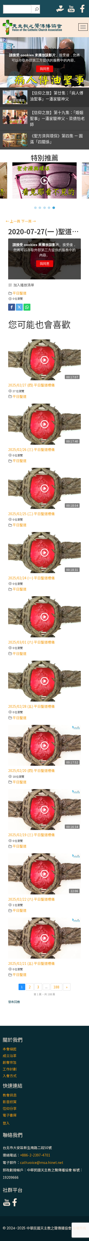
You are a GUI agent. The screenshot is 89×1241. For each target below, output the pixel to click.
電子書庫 (10, 1115)
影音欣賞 (10, 1101)
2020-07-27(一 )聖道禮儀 (44, 231)
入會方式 (10, 1075)
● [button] (35, 207)
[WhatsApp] (26, 307)
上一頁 (13, 221)
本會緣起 (10, 1048)
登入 (6, 1123)
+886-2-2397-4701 (35, 1154)
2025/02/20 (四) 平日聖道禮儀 (31, 770)
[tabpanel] (44, 182)
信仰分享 (10, 1108)
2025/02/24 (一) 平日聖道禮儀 (31, 577)
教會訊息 (10, 1095)
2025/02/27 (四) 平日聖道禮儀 (31, 385)
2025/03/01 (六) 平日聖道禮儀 (31, 642)
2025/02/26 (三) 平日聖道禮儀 (31, 449)
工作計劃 (10, 1068)
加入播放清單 (23, 284)
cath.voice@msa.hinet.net (41, 1162)
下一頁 (28, 221)
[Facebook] (11, 307)
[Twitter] (19, 307)
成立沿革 (10, 1055)
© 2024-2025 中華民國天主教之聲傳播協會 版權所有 (44, 1228)
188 (56, 986)
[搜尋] (37, 9)
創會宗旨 (10, 1062)
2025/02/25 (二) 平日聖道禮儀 (31, 513)
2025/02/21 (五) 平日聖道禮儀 (31, 963)
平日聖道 (19, 293)
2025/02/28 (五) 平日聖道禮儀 (31, 706)
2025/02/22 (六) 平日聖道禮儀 (31, 899)
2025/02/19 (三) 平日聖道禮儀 (31, 834)
